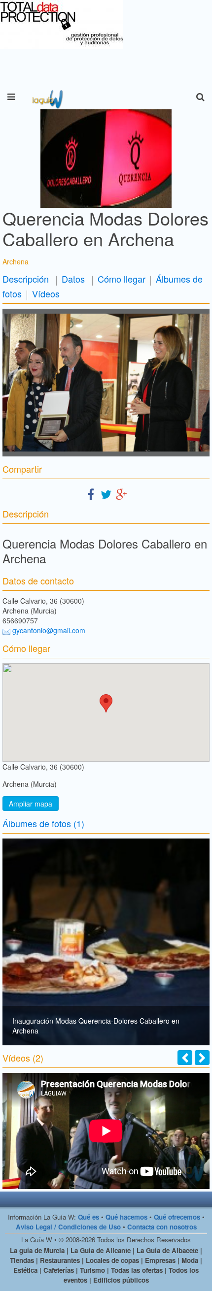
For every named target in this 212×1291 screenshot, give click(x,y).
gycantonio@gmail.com (48, 630)
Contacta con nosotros (162, 1226)
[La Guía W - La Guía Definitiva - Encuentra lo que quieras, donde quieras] (46, 97)
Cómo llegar (121, 278)
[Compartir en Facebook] (91, 493)
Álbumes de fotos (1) (43, 823)
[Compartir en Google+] (121, 493)
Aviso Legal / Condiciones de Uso (68, 1226)
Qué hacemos (126, 1217)
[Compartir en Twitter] (106, 493)
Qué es (88, 1217)
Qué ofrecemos (177, 1217)
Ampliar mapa (30, 803)
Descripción (25, 278)
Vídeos (46, 293)
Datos (73, 278)
